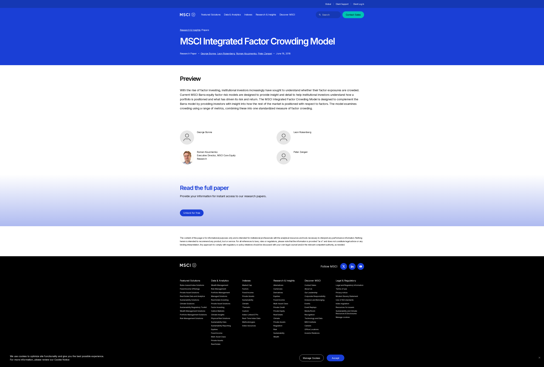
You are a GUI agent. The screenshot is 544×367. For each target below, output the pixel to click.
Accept (335, 358)
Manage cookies (343, 317)
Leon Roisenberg (226, 53)
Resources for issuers (345, 307)
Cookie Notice (61, 359)
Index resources (249, 326)
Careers (308, 326)
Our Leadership (311, 293)
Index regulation (342, 304)
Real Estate (215, 344)
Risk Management (218, 289)
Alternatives (278, 285)
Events (307, 304)
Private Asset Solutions (189, 293)
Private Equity (279, 311)
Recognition (310, 315)
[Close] (539, 358)
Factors (245, 289)
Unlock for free (191, 212)
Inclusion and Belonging (314, 300)
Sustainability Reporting (221, 326)
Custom (245, 311)
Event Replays (310, 307)
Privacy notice (342, 293)
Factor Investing (217, 307)
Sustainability (247, 300)
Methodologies (248, 322)
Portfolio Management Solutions (193, 315)
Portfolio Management (220, 293)
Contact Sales (353, 14)
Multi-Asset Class (218, 337)
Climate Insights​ (217, 315)
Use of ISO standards (345, 300)
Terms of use (341, 289)
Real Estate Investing (220, 300)
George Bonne (208, 53)
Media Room (310, 311)
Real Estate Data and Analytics (192, 296)
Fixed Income (216, 333)
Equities (214, 329)
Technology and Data (313, 318)
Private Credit (279, 307)
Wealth (276, 337)
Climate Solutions (187, 304)
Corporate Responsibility (315, 296)
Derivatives (278, 293)
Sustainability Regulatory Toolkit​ (193, 307)
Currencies (277, 289)
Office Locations (312, 329)
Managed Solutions (219, 296)
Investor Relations (312, 333)
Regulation (277, 326)
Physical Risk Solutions (220, 318)
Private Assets (217, 340)
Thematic (246, 307)
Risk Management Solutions (191, 318)
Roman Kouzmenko (246, 53)
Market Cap (247, 285)
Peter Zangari (265, 53)
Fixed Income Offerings (190, 289)
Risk (275, 329)
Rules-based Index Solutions (192, 285)
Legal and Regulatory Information (349, 285)
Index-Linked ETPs (250, 315)
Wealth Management (219, 285)
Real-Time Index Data (251, 318)
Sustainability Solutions (189, 300)
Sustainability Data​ (218, 322)
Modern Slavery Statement (347, 296)
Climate (245, 304)
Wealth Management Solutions (192, 311)
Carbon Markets (217, 311)
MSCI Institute (310, 322)
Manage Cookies (311, 358)
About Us (308, 289)
